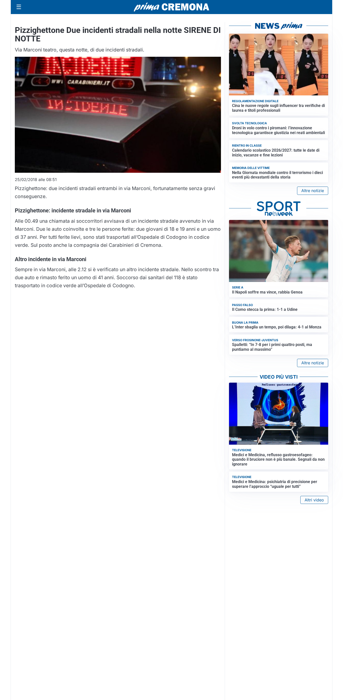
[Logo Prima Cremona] (171, 7)
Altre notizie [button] (312, 190)
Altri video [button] (314, 499)
